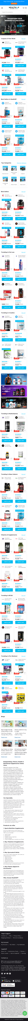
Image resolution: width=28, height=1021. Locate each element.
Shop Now (14, 3)
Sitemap (23, 953)
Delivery (22, 951)
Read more (4, 737)
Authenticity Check (13, 951)
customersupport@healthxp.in (14, 961)
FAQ (10, 936)
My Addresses (21, 944)
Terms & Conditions (18, 938)
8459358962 (17, 962)
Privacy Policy (17, 936)
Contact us (4, 936)
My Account (4, 944)
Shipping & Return (6, 938)
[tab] (11, 34)
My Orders (12, 944)
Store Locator (4, 953)
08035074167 (10, 962)
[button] (23, 8)
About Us (3, 951)
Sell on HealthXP (15, 953)
